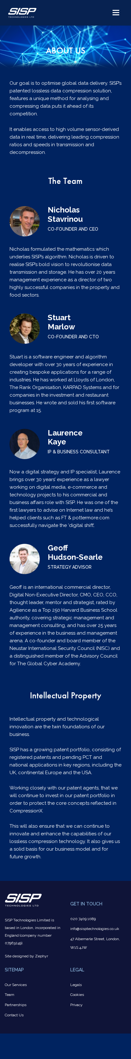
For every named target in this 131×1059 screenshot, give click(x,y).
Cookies (77, 994)
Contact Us (14, 1015)
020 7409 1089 (83, 919)
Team (9, 994)
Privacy (76, 1005)
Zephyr (41, 956)
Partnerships (15, 1005)
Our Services (16, 985)
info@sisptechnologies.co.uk (94, 928)
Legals (76, 985)
